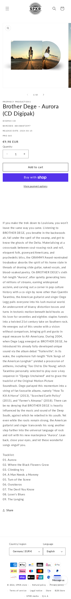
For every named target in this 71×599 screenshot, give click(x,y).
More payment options (35, 186)
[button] (7, 9)
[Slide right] (44, 95)
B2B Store (60, 590)
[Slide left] (27, 95)
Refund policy (39, 585)
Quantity (7, 146)
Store (48, 590)
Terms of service (18, 590)
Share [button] (9, 510)
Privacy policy (57, 585)
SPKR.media (32, 596)
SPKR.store (21, 585)
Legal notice (36, 590)
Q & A (45, 596)
